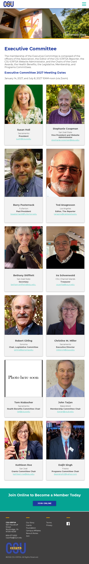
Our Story (30, 523)
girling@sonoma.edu (23, 350)
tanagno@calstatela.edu (65, 214)
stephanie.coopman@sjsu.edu (65, 140)
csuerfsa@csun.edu (65, 285)
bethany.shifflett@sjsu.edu (23, 285)
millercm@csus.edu (65, 350)
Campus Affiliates (33, 531)
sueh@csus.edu (23, 139)
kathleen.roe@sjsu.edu (23, 474)
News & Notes (32, 533)
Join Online (44, 503)
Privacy (49, 525)
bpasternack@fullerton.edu (24, 214)
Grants (29, 525)
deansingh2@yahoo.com (65, 474)
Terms (49, 523)
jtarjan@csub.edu (65, 412)
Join (28, 536)
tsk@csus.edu (23, 412)
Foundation (31, 528)
